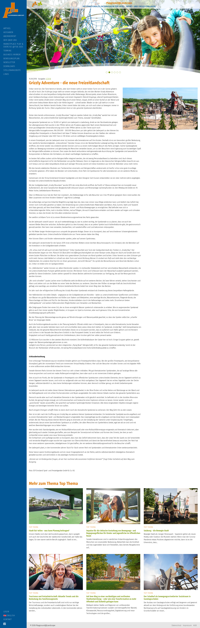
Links (6, 74)
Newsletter (9, 62)
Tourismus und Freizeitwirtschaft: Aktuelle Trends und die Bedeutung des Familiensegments (53, 597)
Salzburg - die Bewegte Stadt (156, 530)
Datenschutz (176, 625)
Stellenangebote (12, 70)
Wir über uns (10, 40)
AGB (195, 625)
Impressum (187, 625)
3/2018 (48, 79)
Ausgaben (8, 32)
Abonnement (9, 36)
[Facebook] (4, 624)
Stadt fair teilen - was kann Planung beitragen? (49, 530)
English (10, 615)
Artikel (7, 28)
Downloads (9, 66)
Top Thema (33, 527)
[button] (107, 72)
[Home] (13, 13)
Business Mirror (11, 54)
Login (6, 611)
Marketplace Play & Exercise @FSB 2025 (13, 45)
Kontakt (7, 619)
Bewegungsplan (11, 58)
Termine (7, 50)
